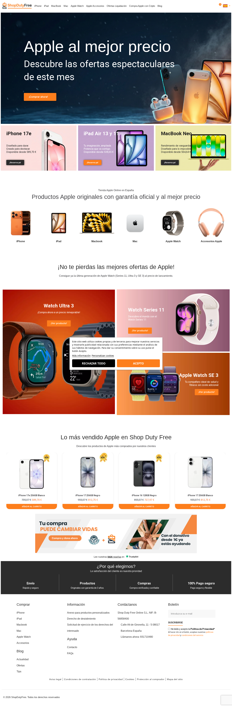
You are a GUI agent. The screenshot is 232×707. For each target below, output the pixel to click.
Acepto (138, 363)
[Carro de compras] (219, 6)
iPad (46, 6)
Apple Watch (77, 6)
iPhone (38, 6)
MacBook (56, 6)
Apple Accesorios (95, 6)
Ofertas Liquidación (117, 6)
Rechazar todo (93, 363)
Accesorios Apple (211, 241)
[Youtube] (211, 697)
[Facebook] (197, 697)
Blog (160, 6)
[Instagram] (204, 697)
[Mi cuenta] (215, 6)
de (202, 629)
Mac (66, 6)
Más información (81, 355)
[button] (210, 6)
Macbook (96, 241)
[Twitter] (218, 697)
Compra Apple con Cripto (142, 6)
